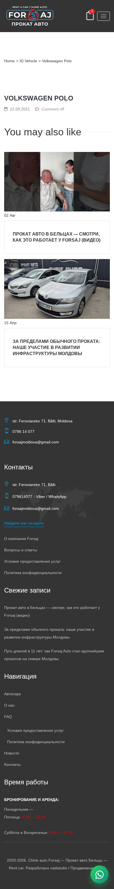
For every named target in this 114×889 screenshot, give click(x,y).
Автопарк (12, 694)
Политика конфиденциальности (33, 572)
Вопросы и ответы (20, 550)
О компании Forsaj (21, 538)
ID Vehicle (28, 61)
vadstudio (58, 868)
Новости (11, 753)
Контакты (12, 764)
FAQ (8, 716)
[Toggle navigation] (103, 16)
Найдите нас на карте (24, 523)
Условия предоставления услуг (32, 561)
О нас (9, 705)
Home (9, 61)
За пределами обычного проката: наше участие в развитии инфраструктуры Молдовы (56, 347)
